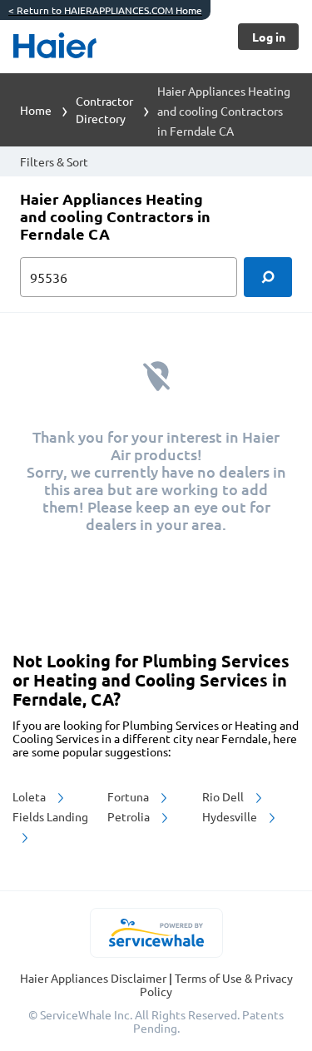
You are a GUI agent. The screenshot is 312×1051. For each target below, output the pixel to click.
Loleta (30, 796)
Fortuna (129, 796)
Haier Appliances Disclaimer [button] (94, 977)
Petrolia (129, 816)
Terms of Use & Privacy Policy (216, 984)
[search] (268, 277)
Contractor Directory (104, 109)
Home (36, 109)
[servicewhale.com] (156, 933)
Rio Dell (224, 796)
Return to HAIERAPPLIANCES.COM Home (105, 10)
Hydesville (231, 816)
